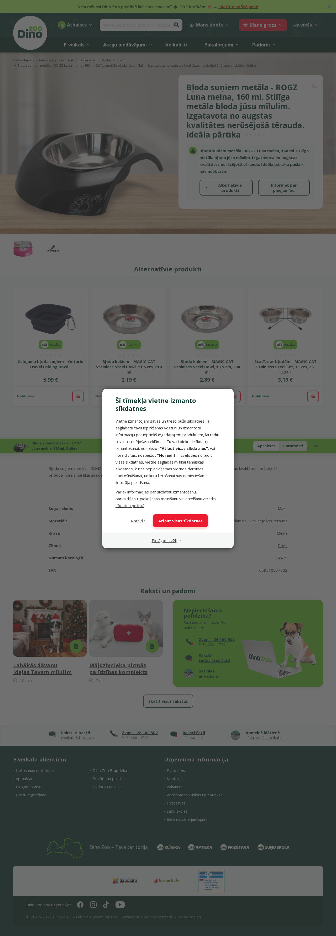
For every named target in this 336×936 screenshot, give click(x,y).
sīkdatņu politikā (130, 505)
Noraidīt (138, 520)
